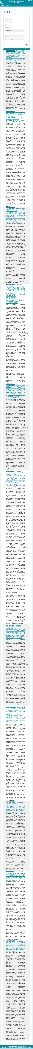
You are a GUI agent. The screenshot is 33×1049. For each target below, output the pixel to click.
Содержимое (8, 16)
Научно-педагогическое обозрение (16, 1)
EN (31, 0)
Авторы (7, 33)
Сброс (11, 39)
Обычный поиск (18, 39)
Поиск (7, 39)
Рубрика (7, 27)
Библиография (9, 22)
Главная (2, 5)
